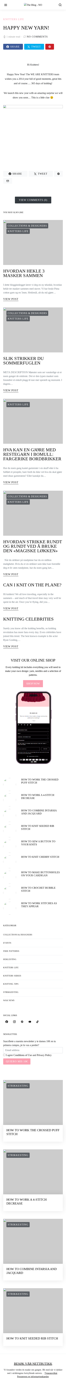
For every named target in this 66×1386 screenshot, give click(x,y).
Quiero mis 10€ (17, 1061)
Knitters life (13, 19)
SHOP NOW (33, 683)
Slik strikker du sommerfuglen (23, 360)
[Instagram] (14, 1021)
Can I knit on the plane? (32, 584)
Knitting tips (11, 984)
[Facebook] (6, 1021)
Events (7, 943)
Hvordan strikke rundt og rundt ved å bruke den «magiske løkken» (32, 546)
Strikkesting (11, 992)
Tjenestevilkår (51, 1373)
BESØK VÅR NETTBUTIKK (33, 1363)
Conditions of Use (22, 1055)
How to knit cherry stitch (40, 856)
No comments (37, 36)
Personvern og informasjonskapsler (33, 1376)
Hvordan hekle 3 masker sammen (24, 273)
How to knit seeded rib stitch (32, 1338)
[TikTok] (37, 1021)
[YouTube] (29, 1021)
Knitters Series (12, 976)
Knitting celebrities (28, 619)
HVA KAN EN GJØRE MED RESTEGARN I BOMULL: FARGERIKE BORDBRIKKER (32, 454)
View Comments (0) (33, 200)
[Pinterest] (22, 1021)
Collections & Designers (27, 225)
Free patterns (11, 951)
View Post (10, 299)
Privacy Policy (44, 1055)
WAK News (9, 1000)
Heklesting (9, 959)
